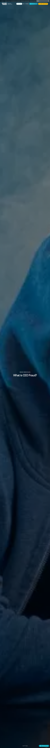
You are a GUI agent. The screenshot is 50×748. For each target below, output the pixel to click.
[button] (44, 746)
